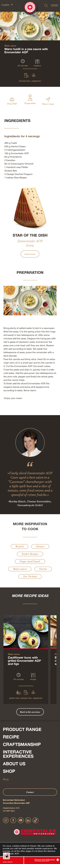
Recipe (11, 736)
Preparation (30, 103)
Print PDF (12, 103)
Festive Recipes (30, 554)
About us (14, 763)
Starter (43, 569)
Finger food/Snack (30, 561)
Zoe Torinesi (30, 576)
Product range (22, 729)
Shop (9, 771)
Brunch (19, 546)
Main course (10, 45)
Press (6, 779)
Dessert (40, 546)
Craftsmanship (22, 744)
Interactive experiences (18, 754)
